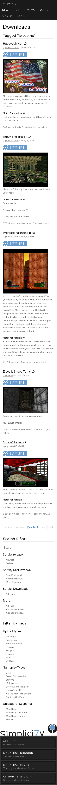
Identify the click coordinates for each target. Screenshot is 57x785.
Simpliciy (9, 3)
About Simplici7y (15, 612)
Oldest (9, 563)
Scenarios (11, 640)
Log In (21, 16)
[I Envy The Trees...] (25, 185)
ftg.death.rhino (11, 47)
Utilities (10, 660)
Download (17, 54)
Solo (8, 672)
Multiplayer (12, 683)
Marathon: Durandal (16, 712)
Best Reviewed (14, 575)
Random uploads (15, 609)
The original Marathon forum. (19, 766)
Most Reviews (13, 582)
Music (9, 657)
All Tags (10, 605)
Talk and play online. (18, 754)
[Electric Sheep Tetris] (25, 412)
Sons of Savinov (13, 442)
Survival (10, 679)
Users (44, 9)
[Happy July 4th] (25, 92)
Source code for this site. (18, 778)
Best (16, 9)
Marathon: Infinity (15, 715)
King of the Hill (13, 690)
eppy (5, 446)
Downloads (16, 27)
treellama (8, 375)
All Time (10, 593)
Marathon (11, 708)
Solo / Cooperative (16, 676)
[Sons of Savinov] (25, 486)
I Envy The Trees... (15, 136)
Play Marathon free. (13, 743)
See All (9, 719)
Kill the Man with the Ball (19, 693)
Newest (10, 559)
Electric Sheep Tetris (17, 371)
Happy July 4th (13, 43)
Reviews (30, 9)
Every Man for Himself (17, 686)
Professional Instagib (17, 233)
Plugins (10, 646)
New (5, 9)
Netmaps (11, 636)
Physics (10, 653)
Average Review (14, 578)
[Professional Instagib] (25, 292)
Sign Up (7, 16)
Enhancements (14, 643)
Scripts (10, 650)
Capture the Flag (15, 697)
